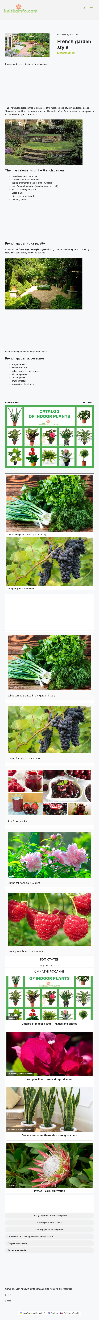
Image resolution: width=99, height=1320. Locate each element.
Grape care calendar (17, 1243)
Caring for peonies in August (24, 883)
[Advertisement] (49, 87)
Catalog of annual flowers (49, 1222)
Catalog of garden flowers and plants (49, 1215)
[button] (84, 8)
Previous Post (12, 402)
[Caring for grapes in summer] (49, 562)
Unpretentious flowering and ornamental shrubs (30, 1236)
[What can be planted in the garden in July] (49, 504)
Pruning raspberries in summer (25, 951)
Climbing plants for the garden (49, 1229)
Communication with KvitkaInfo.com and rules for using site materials (38, 1289)
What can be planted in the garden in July (26, 534)
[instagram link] (6, 1295)
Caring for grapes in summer (20, 588)
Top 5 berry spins (17, 821)
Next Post (88, 402)
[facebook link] (10, 1295)
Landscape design (66, 53)
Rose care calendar (17, 1250)
